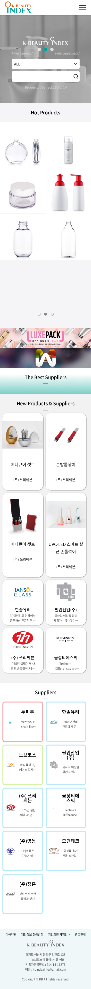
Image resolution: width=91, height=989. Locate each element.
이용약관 (11, 934)
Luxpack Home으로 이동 (20, 7)
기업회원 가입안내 (59, 935)
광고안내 (80, 935)
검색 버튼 (76, 76)
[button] (39, 49)
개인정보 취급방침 (32, 935)
